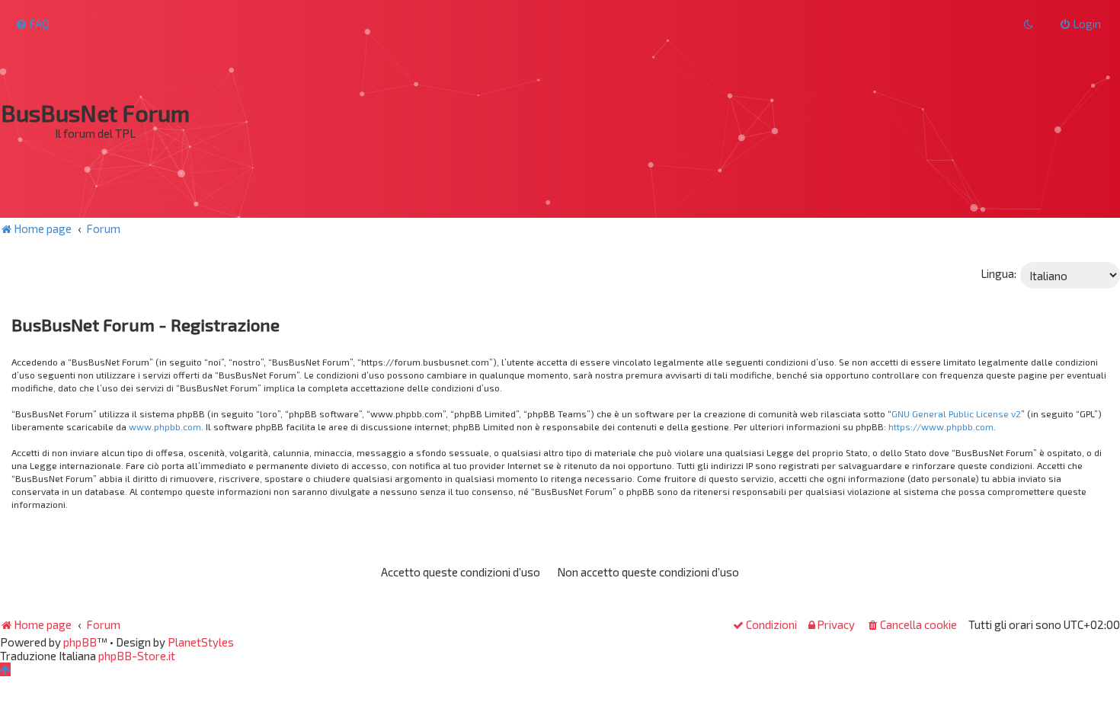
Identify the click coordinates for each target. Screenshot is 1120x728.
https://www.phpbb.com (941, 426)
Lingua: (998, 273)
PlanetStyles (201, 642)
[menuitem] (32, 23)
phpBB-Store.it (136, 656)
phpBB (80, 642)
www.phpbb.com (165, 426)
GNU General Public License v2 (956, 413)
